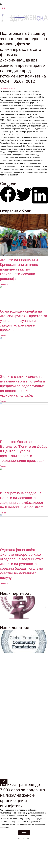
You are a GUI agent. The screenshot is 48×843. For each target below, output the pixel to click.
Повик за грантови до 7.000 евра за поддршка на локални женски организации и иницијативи (22, 795)
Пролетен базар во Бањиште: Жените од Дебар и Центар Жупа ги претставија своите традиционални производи (23, 451)
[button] (8, 194)
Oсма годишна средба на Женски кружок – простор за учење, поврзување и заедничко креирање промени (23, 320)
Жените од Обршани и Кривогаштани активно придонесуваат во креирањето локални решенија (19, 269)
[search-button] (1, 4)
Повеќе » (4, 284)
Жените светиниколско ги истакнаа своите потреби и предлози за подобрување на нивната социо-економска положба (22, 386)
